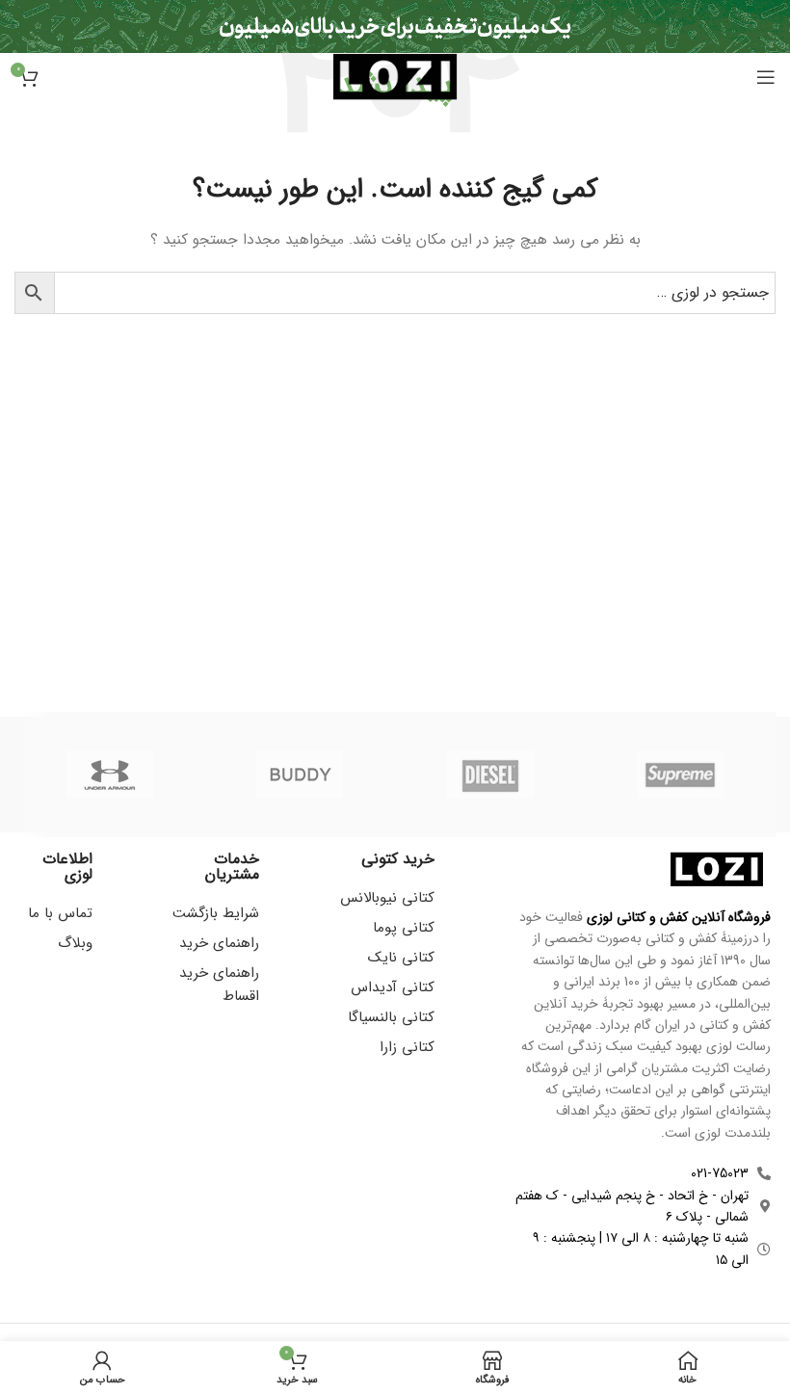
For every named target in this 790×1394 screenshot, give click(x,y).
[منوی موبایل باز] (766, 77)
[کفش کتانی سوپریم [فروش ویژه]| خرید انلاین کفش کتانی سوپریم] (681, 774)
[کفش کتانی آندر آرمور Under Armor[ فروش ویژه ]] (109, 774)
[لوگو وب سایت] (395, 76)
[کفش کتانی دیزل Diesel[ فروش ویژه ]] (490, 774)
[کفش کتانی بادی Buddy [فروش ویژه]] (300, 774)
